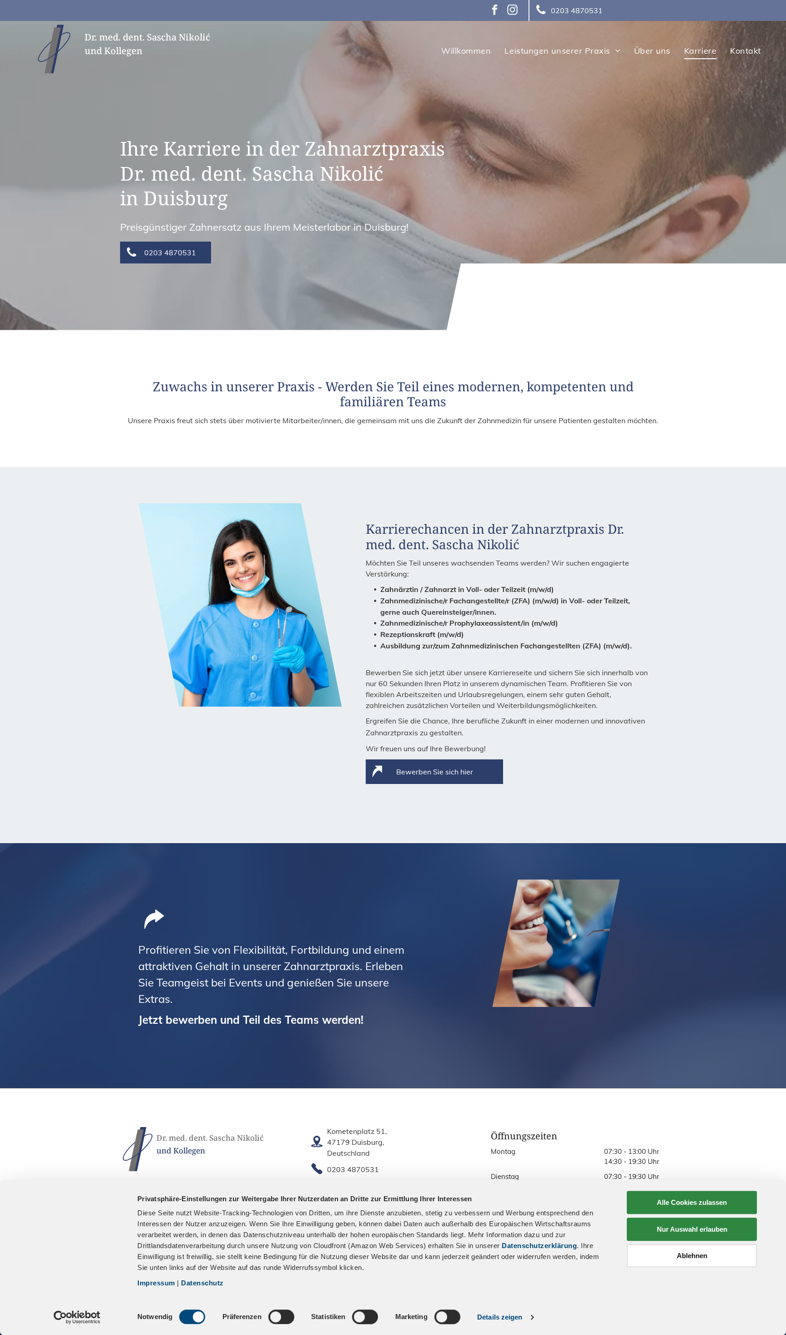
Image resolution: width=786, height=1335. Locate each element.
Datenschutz (202, 1283)
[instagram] (512, 11)
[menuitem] (466, 50)
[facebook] (495, 11)
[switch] (281, 1317)
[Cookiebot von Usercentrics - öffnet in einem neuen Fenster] (77, 1317)
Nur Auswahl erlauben (692, 1229)
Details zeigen (499, 1317)
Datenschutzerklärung (539, 1245)
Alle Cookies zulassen (692, 1202)
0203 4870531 (353, 1169)
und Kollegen (113, 51)
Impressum (156, 1283)
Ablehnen (692, 1255)
